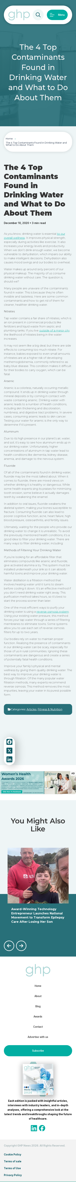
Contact (38, 1026)
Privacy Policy (13, 1175)
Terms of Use (12, 1168)
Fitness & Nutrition (50, 709)
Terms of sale (12, 1161)
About (38, 996)
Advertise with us (38, 1036)
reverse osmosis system (53, 611)
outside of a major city (54, 330)
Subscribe (38, 1050)
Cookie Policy (12, 1154)
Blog (38, 1006)
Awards (38, 1016)
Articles (31, 709)
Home (9, 138)
